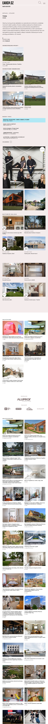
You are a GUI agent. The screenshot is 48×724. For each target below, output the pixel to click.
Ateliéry (12, 13)
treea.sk (7, 41)
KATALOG (5, 13)
